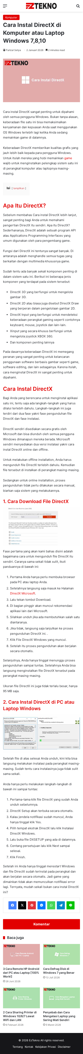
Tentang (17, 1046)
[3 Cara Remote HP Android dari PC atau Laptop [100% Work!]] (21, 954)
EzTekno (34, 1040)
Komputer (11, 17)
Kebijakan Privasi (45, 1046)
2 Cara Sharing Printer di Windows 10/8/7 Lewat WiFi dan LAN (20, 1016)
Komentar (41, 924)
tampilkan (18, 188)
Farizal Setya (13, 50)
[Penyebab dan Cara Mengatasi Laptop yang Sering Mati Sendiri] (61, 997)
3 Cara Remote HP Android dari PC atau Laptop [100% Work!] (21, 972)
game (68, 158)
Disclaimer (64, 1046)
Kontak (29, 1046)
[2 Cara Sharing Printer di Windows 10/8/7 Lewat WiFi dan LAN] (21, 997)
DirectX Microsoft (22, 593)
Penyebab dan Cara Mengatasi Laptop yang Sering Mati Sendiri (59, 1016)
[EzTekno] (41, 6)
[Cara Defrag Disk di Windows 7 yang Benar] (61, 954)
